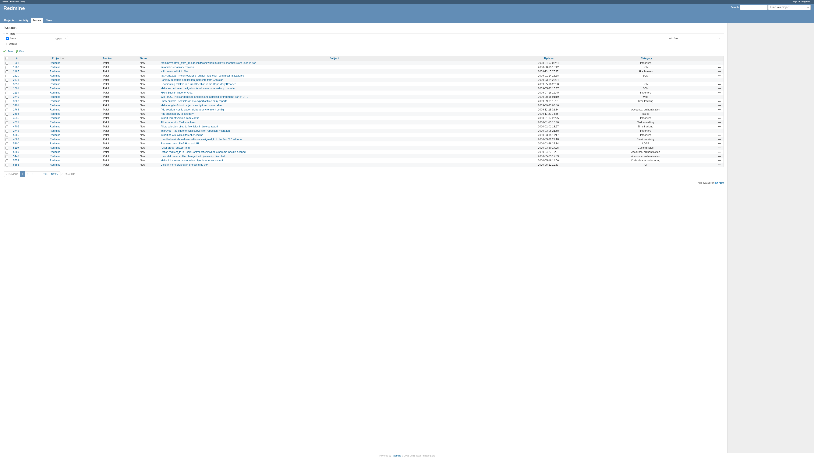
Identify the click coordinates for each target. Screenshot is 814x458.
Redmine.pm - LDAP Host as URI (180, 143)
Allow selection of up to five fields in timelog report (189, 126)
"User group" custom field (175, 147)
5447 (16, 156)
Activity (23, 20)
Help (23, 1)
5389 (16, 152)
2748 (16, 130)
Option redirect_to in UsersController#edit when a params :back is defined (203, 152)
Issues (37, 20)
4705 (16, 126)
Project (56, 58)
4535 (16, 118)
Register (805, 1)
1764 (16, 109)
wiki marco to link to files (174, 71)
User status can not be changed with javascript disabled (193, 156)
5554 (16, 160)
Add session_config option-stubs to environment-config (192, 109)
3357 (16, 84)
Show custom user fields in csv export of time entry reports (194, 101)
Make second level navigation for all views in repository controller (198, 88)
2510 (16, 75)
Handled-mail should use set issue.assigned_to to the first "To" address (201, 139)
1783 (16, 67)
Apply (10, 51)
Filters (12, 33)
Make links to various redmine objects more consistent (192, 160)
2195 (16, 71)
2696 (16, 113)
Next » (55, 174)
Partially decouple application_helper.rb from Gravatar (192, 79)
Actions (719, 63)
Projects (14, 1)
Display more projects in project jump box (184, 164)
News (49, 20)
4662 (16, 139)
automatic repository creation (177, 67)
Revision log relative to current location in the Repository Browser (198, 84)
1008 (16, 62)
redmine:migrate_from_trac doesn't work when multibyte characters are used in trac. (209, 62)
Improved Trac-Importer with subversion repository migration (195, 130)
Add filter (673, 38)
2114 (16, 92)
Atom (721, 183)
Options (13, 44)
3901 (16, 105)
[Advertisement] (749, 89)
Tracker (107, 58)
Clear (22, 51)
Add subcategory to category (177, 113)
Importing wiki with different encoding (182, 135)
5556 (16, 164)
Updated (549, 58)
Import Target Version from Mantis (180, 118)
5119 (16, 147)
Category (646, 58)
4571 (16, 122)
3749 (16, 96)
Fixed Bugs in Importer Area (176, 92)
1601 (16, 88)
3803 (16, 101)
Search (734, 7)
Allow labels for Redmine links (178, 122)
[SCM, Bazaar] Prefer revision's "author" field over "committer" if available (202, 75)
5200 (16, 143)
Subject (334, 58)
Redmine (55, 62)
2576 (16, 79)
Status (13, 38)
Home (5, 1)
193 (45, 174)
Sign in (796, 1)
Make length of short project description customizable (191, 105)
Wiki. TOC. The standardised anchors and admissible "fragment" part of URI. (204, 96)
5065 (16, 135)
